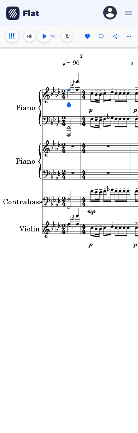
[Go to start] (29, 36)
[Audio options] (53, 36)
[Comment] (101, 36)
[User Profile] (110, 13)
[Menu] (127, 13)
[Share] (115, 36)
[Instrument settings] (12, 36)
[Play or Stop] (44, 36)
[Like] (87, 36)
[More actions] (129, 36)
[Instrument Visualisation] (67, 36)
